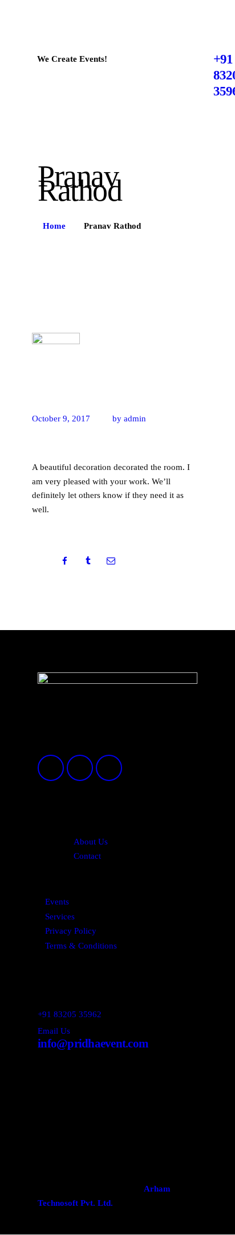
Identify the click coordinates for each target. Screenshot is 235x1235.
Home (54, 225)
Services (60, 916)
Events (57, 901)
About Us (91, 841)
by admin (129, 418)
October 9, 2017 (61, 418)
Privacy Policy (70, 930)
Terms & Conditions (81, 945)
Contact (87, 855)
